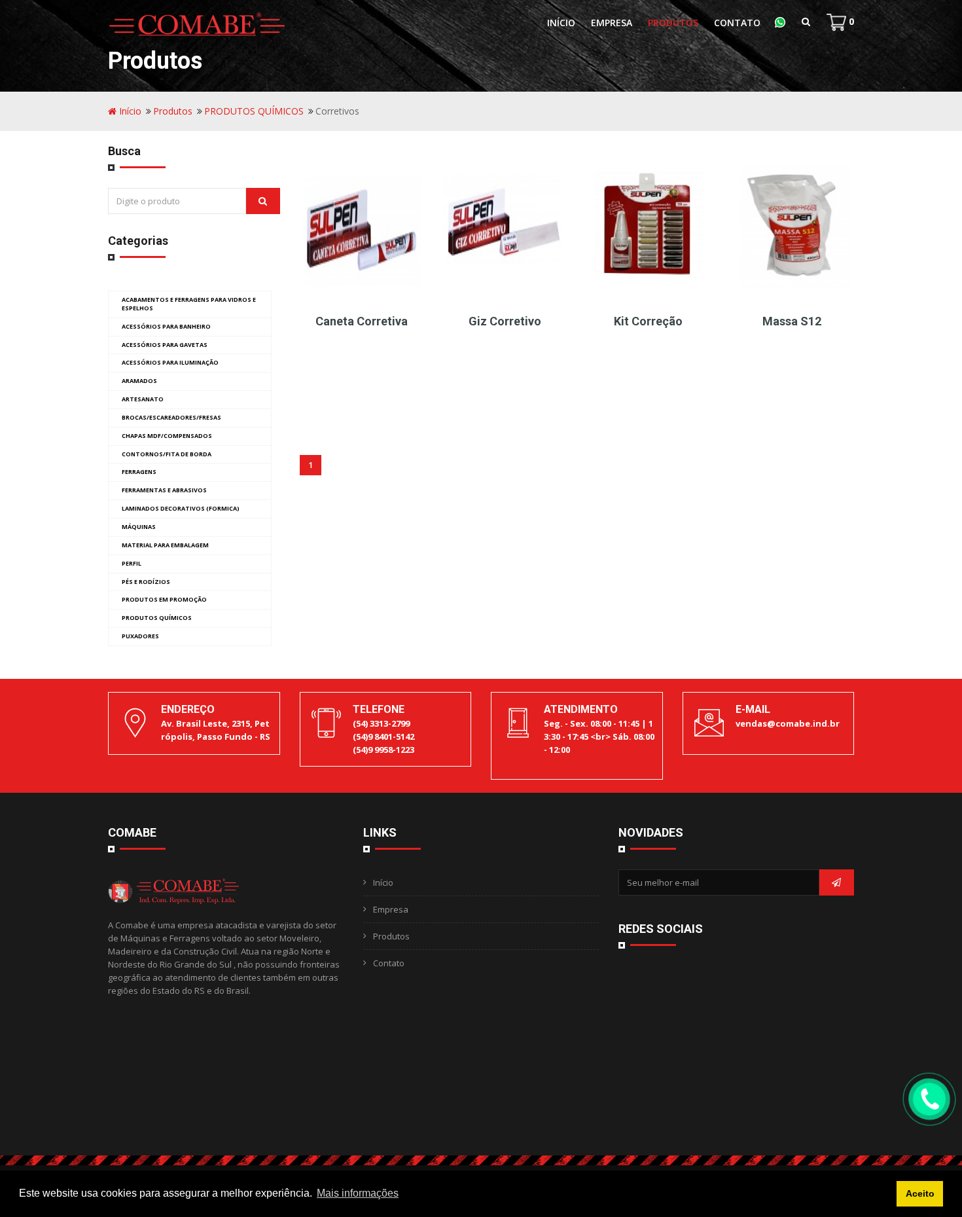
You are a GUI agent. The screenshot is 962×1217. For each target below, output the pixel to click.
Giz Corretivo (505, 321)
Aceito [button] (920, 1193)
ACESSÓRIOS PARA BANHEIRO (166, 326)
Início (561, 22)
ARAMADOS (139, 380)
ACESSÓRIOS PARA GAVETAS (164, 344)
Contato (737, 22)
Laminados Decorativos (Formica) (181, 508)
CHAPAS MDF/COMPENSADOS (167, 435)
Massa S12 (791, 321)
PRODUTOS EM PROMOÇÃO (164, 599)
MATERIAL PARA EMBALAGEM (165, 545)
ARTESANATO (143, 399)
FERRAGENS (139, 471)
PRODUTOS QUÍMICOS (254, 111)
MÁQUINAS (139, 526)
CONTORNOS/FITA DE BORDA (166, 454)
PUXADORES (140, 636)
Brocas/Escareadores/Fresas (171, 417)
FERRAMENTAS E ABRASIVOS (164, 490)
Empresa (611, 22)
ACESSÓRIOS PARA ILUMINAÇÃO (170, 362)
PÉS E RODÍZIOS (146, 581)
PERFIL (131, 563)
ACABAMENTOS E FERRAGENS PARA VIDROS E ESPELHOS (189, 303)
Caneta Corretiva (361, 321)
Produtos (673, 22)
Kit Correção (648, 321)
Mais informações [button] (358, 1193)
